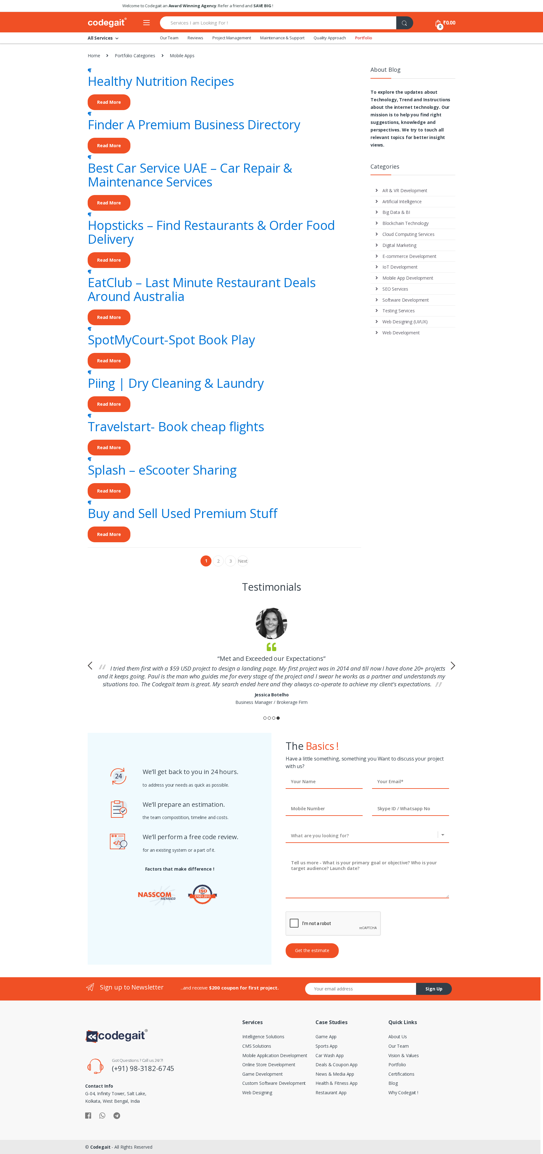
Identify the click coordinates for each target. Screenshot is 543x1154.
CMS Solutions (256, 1046)
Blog (393, 1083)
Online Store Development (268, 1065)
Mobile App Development (407, 278)
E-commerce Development (409, 256)
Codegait (100, 1147)
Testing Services (398, 311)
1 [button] (264, 718)
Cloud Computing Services (408, 234)
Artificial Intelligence (402, 201)
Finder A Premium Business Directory (194, 124)
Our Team (169, 38)
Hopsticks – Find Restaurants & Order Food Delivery (211, 232)
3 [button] (273, 718)
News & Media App (334, 1074)
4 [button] (278, 718)
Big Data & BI (396, 212)
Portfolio (363, 38)
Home (94, 56)
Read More (109, 102)
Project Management (231, 38)
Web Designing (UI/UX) (405, 322)
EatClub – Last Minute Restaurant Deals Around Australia (202, 289)
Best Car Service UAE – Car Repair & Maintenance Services (190, 174)
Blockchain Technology (405, 223)
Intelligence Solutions (263, 1037)
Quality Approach (330, 38)
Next (242, 562)
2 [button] (269, 718)
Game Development (262, 1074)
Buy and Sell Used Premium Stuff (182, 513)
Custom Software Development (274, 1083)
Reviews (195, 38)
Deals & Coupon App (336, 1065)
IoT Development (400, 267)
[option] (271, 657)
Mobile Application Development (274, 1055)
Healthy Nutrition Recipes (161, 81)
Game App (326, 1037)
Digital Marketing (399, 245)
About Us (397, 1037)
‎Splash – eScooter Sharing (162, 469)
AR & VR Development (404, 190)
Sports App (326, 1046)
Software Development (405, 300)
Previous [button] (90, 665)
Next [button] (453, 665)
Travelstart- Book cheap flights (176, 426)
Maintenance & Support (282, 38)
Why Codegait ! (403, 1092)
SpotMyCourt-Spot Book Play (171, 339)
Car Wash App (329, 1055)
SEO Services (395, 289)
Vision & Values (403, 1055)
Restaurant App (330, 1092)
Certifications (401, 1074)
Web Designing (257, 1092)
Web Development (401, 333)
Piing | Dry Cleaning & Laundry (176, 383)
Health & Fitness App (336, 1083)
